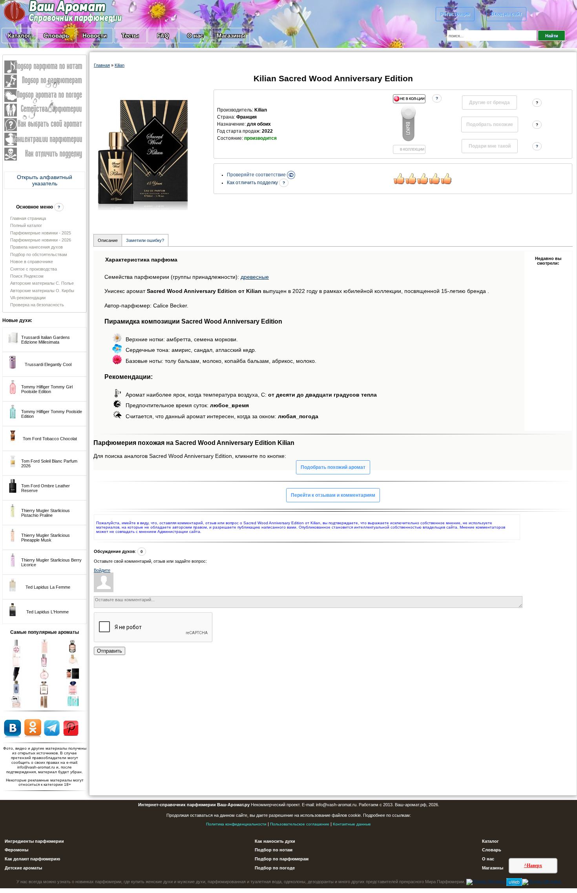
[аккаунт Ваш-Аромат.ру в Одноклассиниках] (33, 727)
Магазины (231, 35)
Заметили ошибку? (145, 240)
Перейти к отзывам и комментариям (333, 495)
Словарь (56, 35)
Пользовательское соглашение (299, 824)
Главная (102, 65)
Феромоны (16, 849)
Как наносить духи (275, 841)
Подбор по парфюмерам (282, 858)
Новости (94, 35)
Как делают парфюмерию (32, 858)
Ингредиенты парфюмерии (34, 841)
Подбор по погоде (275, 868)
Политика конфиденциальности (236, 824)
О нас (195, 35)
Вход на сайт (506, 14)
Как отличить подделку (253, 182)
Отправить (109, 651)
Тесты (130, 35)
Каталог (19, 35)
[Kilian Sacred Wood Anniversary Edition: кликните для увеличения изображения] (143, 155)
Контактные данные (352, 824)
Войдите (102, 570)
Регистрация (455, 14)
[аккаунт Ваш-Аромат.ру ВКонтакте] (12, 727)
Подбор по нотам (273, 849)
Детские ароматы (23, 868)
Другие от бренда (489, 102)
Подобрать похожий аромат (333, 467)
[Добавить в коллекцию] (409, 124)
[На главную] (43, 11)
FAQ (163, 35)
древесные (255, 277)
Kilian (119, 65)
